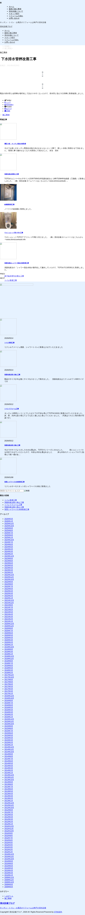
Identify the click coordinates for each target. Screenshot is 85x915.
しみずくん (8, 896)
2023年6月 (8, 563)
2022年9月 (8, 582)
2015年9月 (8, 726)
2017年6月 (8, 684)
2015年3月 (8, 740)
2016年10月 (9, 698)
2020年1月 (8, 645)
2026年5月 (8, 519)
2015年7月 (8, 731)
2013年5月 (8, 791)
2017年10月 (9, 677)
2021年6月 (8, 610)
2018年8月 (8, 661)
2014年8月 (8, 756)
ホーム (11, 7)
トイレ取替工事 (10, 280)
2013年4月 (8, 794)
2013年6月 (8, 789)
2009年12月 (9, 877)
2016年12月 (9, 696)
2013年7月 (8, 787)
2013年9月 (8, 782)
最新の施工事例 (15, 9)
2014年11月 (9, 749)
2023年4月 (8, 568)
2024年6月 (8, 544)
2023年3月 (8, 570)
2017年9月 (8, 679)
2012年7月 (8, 812)
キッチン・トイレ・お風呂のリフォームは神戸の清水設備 (23, 908)
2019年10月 (9, 647)
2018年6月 (8, 665)
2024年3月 (8, 551)
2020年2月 (8, 642)
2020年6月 (8, 633)
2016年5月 (8, 707)
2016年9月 (8, 700)
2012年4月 (8, 817)
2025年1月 (8, 537)
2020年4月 (8, 638)
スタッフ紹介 (14, 14)
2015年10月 (9, 724)
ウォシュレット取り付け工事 (13, 232)
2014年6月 (8, 761)
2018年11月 (9, 658)
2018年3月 (8, 670)
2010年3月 (8, 873)
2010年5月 (8, 868)
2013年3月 (8, 796)
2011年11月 (9, 828)
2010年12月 (9, 854)
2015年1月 (8, 745)
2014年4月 (8, 766)
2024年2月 (8, 554)
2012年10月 (9, 808)
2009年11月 (9, 880)
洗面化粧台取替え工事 (11, 174)
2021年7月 (8, 607)
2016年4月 (8, 710)
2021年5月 (8, 612)
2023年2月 (8, 572)
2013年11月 (9, 777)
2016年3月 (8, 712)
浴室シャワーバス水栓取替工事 (14, 482)
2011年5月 (8, 842)
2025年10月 (9, 526)
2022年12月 (9, 575)
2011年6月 (8, 840)
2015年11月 (9, 721)
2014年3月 (8, 768)
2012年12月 (9, 803)
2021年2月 (8, 619)
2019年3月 (8, 652)
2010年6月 (8, 866)
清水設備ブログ (6, 26)
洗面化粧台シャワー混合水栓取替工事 (16, 263)
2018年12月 (9, 656)
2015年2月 (8, 742)
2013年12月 (9, 775)
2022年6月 (8, 589)
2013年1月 (8, 801)
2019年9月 (8, 649)
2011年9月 (8, 833)
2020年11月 (9, 626)
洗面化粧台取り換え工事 (12, 374)
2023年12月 (9, 556)
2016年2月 (8, 714)
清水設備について (16, 11)
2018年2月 (8, 672)
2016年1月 (8, 717)
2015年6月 (8, 733)
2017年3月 (8, 691)
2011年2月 (8, 849)
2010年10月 (9, 859)
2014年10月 (9, 752)
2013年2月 (8, 798)
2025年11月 (9, 523)
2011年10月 (9, 831)
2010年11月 (9, 856)
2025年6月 (8, 535)
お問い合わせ (14, 18)
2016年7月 (8, 703)
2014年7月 (8, 759)
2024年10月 (9, 540)
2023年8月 (8, 561)
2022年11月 (9, 577)
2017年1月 (8, 693)
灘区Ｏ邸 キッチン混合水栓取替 (15, 143)
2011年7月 (8, 838)
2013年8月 (8, 784)
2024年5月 (8, 547)
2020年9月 (8, 628)
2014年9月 (8, 754)
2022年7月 (8, 586)
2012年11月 (9, 805)
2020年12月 (9, 624)
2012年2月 (8, 822)
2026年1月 (8, 521)
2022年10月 (9, 579)
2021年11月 (9, 603)
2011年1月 (8, 852)
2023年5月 (8, 565)
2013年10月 (9, 780)
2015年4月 (8, 738)
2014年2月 (8, 770)
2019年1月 (8, 654)
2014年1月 (8, 773)
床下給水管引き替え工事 (14, 276)
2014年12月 (9, 747)
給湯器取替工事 (9, 204)
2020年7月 (8, 631)
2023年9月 (8, 558)
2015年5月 (8, 735)
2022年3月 (8, 593)
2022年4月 (8, 591)
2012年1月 (8, 824)
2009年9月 (8, 884)
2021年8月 (8, 605)
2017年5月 (8, 686)
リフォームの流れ (16, 16)
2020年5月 (8, 635)
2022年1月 (8, 598)
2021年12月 (9, 600)
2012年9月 (8, 810)
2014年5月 (8, 763)
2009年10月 (9, 882)
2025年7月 (8, 533)
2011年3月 (8, 847)
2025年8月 (8, 530)
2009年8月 (8, 887)
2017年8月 (8, 682)
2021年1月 (8, 621)
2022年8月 (8, 584)
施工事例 (6, 115)
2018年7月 (8, 663)
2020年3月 (8, 640)
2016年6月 (8, 705)
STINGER (58, 912)
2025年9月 (8, 528)
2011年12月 (9, 826)
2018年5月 (8, 668)
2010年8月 (8, 863)
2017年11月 (9, 675)
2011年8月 (8, 835)
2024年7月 (8, 542)
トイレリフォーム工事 (11, 409)
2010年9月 (8, 861)
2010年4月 (8, 870)
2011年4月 (8, 845)
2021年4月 (8, 614)
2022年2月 (8, 596)
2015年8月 (8, 728)
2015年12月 (9, 719)
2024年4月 (8, 549)
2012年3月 (8, 819)
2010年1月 (8, 875)
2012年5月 (8, 815)
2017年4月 (8, 689)
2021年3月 (8, 617)
